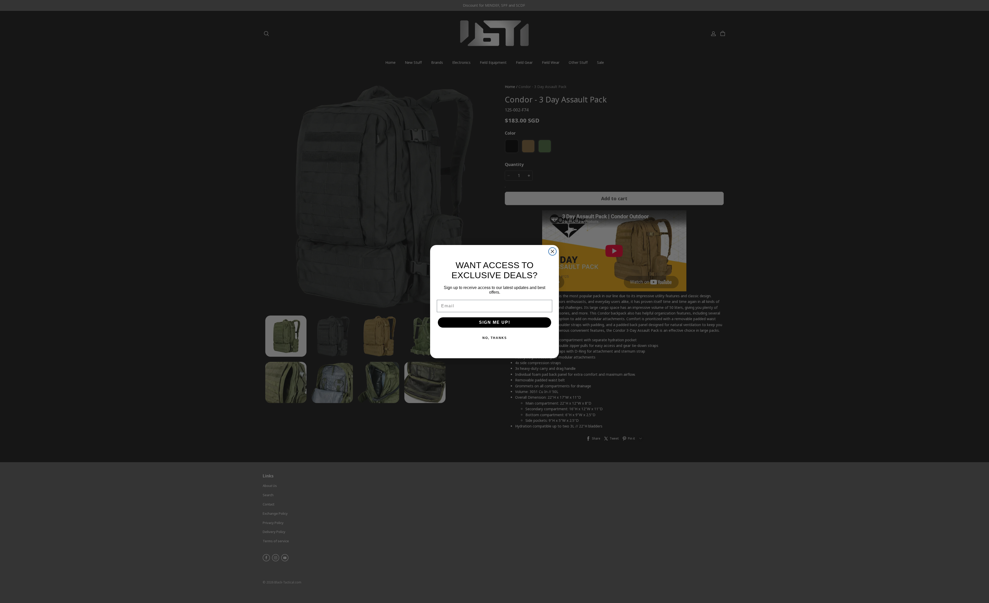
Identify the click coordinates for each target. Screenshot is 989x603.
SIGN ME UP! (494, 322)
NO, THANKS (494, 338)
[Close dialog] (552, 251)
